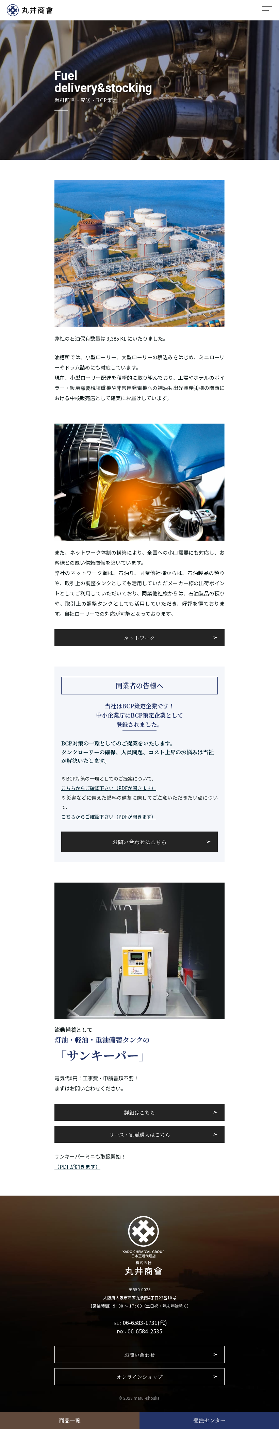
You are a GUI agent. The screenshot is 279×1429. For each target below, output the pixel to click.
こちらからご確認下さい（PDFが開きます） (108, 788)
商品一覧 (70, 1420)
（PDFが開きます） (77, 1166)
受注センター (209, 1420)
